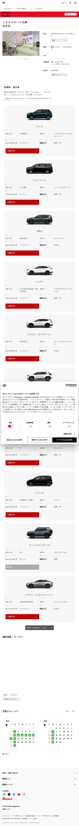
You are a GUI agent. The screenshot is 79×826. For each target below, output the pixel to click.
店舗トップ (6, 14)
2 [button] (15, 59)
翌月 (73, 711)
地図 (53, 40)
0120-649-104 (66, 47)
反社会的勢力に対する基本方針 (11, 818)
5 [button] (28, 59)
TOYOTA (4, 3)
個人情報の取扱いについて (32, 816)
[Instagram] (24, 794)
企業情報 (24, 818)
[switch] (29, 426)
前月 (67, 711)
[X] (9, 794)
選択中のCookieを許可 (39, 440)
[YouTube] (19, 794)
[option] (21, 43)
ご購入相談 (68, 14)
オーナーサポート (22, 8)
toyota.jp (19, 397)
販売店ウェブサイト (10, 699)
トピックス (38, 8)
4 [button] (24, 59)
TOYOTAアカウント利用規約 (50, 816)
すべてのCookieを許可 (64, 440)
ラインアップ (8, 8)
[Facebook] (14, 794)
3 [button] (19, 59)
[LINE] (4, 794)
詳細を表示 (68, 434)
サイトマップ (6, 816)
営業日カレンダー (57, 75)
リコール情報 (33, 818)
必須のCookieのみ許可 (14, 440)
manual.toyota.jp (31, 397)
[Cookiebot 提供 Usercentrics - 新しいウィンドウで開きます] (68, 385)
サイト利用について (17, 816)
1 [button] (11, 59)
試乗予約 (11, 151)
